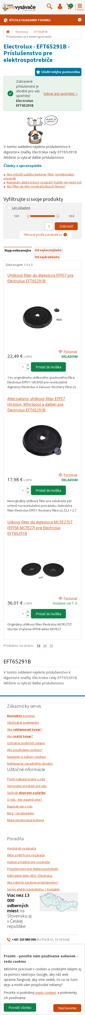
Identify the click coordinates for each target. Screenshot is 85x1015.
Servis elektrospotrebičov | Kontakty (33, 889)
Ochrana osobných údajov (26, 743)
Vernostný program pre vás (27, 786)
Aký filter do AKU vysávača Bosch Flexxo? (36, 186)
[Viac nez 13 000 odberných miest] (59, 902)
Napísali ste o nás (20, 806)
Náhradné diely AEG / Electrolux (29, 875)
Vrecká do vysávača (21, 848)
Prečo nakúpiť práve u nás (26, 779)
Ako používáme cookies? (24, 750)
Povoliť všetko (19, 1007)
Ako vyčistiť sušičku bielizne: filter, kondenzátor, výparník (39, 176)
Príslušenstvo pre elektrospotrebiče (32, 869)
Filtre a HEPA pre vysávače (26, 855)
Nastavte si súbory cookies (26, 757)
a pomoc (21, 716)
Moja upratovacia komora (25, 820)
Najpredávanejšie (17, 250)
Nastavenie (67, 1008)
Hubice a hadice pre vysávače (28, 862)
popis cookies (45, 992)
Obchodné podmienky (23, 722)
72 (51, 645)
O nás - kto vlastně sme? (24, 799)
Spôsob (26, 793)
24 (45, 645)
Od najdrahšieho (47, 257)
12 (38, 645)
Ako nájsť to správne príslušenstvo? (32, 882)
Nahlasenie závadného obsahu (30, 763)
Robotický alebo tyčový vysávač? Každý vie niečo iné (44, 182)
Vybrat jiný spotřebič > (60, 93)
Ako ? (24, 729)
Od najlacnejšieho (48, 250)
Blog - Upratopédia (20, 813)
